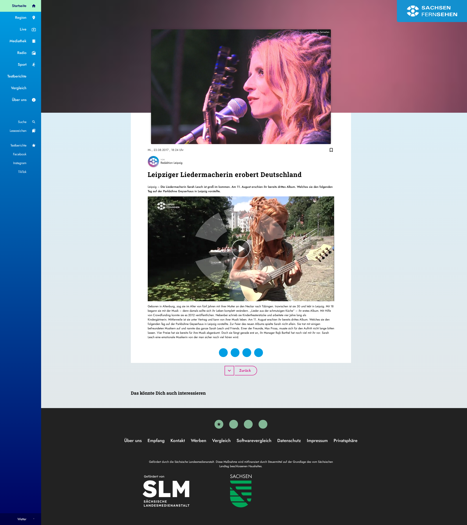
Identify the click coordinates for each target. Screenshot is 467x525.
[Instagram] (248, 424)
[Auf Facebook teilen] (223, 352)
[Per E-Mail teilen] (258, 352)
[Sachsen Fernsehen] (432, 11)
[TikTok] (263, 424)
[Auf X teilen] (235, 352)
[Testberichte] (219, 424)
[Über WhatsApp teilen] (246, 352)
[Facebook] (233, 424)
